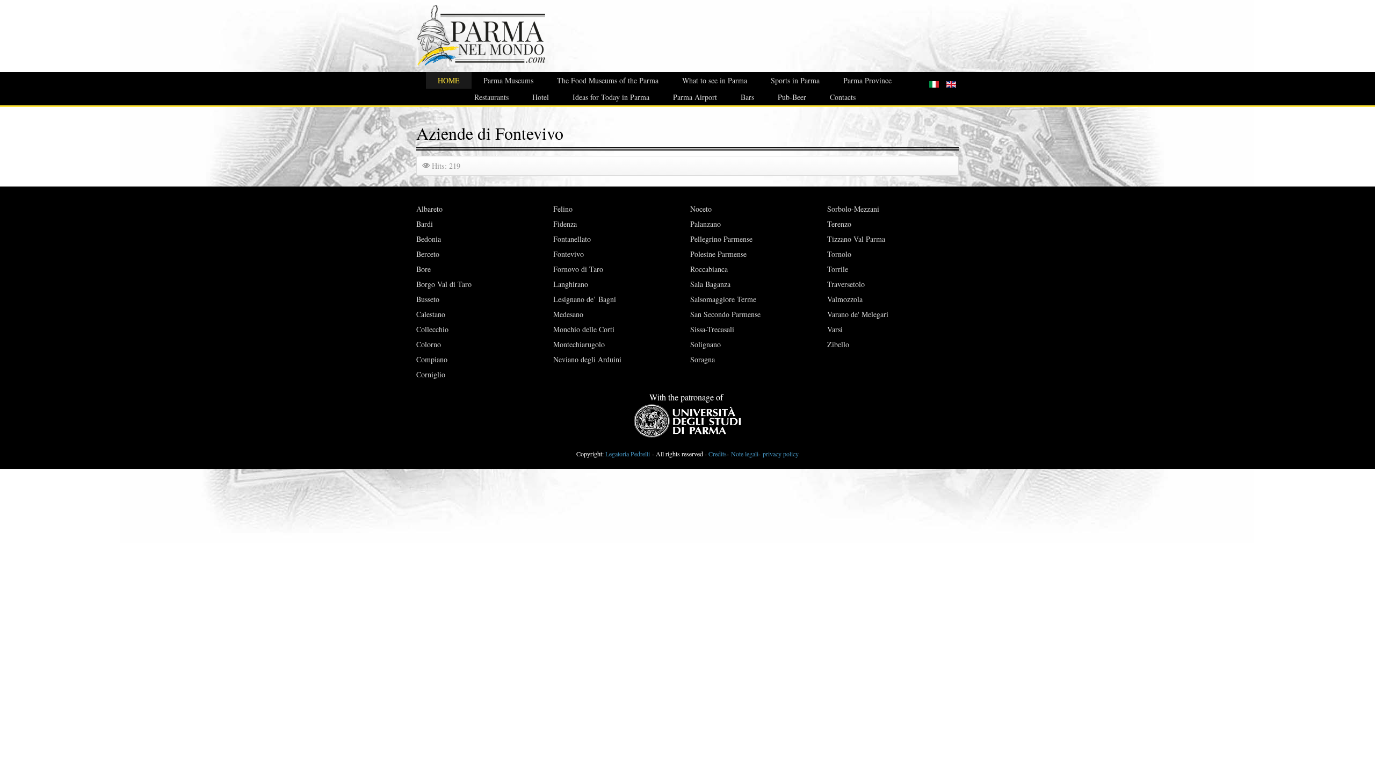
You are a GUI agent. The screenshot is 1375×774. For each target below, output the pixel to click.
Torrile (837, 269)
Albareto (429, 209)
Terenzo (839, 224)
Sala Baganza (710, 284)
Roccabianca (709, 269)
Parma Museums (508, 80)
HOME (449, 80)
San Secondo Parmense (725, 314)
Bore (423, 269)
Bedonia (428, 239)
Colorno (428, 344)
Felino (563, 209)
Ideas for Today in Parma (611, 97)
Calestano (430, 314)
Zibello (838, 344)
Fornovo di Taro (578, 269)
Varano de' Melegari (857, 314)
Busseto (427, 299)
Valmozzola (845, 299)
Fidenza (565, 224)
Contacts (843, 97)
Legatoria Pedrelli (627, 453)
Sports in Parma (795, 80)
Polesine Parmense (718, 254)
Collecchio (432, 329)
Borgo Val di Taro (444, 284)
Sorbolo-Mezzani (853, 209)
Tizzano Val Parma (856, 239)
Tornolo (839, 254)
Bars (747, 97)
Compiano (431, 359)
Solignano (705, 344)
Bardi (424, 224)
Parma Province (867, 80)
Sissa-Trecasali (712, 329)
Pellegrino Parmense (721, 239)
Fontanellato (572, 239)
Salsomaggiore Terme (723, 299)
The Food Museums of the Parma (607, 80)
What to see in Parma (714, 80)
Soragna (702, 359)
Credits (717, 453)
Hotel (540, 97)
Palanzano (705, 224)
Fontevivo (568, 254)
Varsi (835, 329)
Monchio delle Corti (583, 329)
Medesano (568, 314)
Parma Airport (695, 97)
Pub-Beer (792, 97)
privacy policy (781, 453)
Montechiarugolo (579, 344)
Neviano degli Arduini (587, 359)
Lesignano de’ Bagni (584, 299)
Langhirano (570, 284)
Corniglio (430, 374)
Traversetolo (846, 284)
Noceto (701, 209)
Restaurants (491, 97)
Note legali (744, 453)
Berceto (427, 254)
